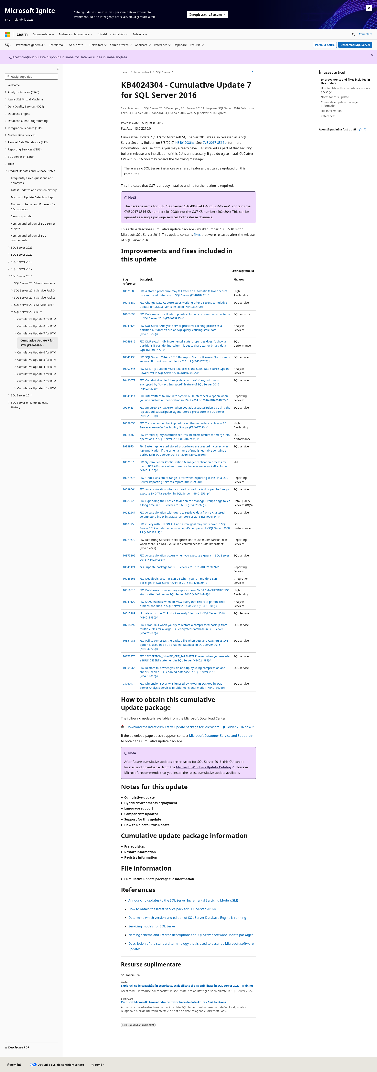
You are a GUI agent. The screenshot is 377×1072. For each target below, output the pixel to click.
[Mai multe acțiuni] (252, 72)
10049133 (129, 357)
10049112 (129, 341)
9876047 (128, 683)
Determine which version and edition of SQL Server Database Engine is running (187, 917)
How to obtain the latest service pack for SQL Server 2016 (171, 909)
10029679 (129, 540)
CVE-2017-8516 (213, 142)
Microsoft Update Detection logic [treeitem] (32, 197)
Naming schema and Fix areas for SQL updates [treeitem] (33, 206)
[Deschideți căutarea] (353, 34)
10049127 (129, 602)
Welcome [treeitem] (14, 85)
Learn (125, 72)
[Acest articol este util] (360, 129)
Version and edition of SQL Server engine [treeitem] (33, 226)
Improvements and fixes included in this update (345, 81)
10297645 (129, 369)
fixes (197, 234)
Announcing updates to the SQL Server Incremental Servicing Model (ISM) (183, 900)
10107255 (129, 524)
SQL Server (163, 72)
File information (331, 111)
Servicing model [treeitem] (21, 216)
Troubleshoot (142, 72)
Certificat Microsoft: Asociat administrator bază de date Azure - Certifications (173, 1002)
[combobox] (31, 76)
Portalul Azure (325, 45)
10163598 (129, 314)
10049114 (129, 396)
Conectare (365, 34)
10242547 (129, 512)
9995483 (128, 407)
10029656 (129, 423)
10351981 (129, 640)
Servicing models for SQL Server (152, 926)
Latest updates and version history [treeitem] (34, 190)
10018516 (129, 590)
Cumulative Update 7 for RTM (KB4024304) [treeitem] (37, 343)
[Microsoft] (7, 34)
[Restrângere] (57, 69)
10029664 (129, 489)
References (328, 116)
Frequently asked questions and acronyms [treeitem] (32, 180)
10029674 (129, 478)
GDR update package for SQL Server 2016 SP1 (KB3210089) (178, 567)
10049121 (129, 567)
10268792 (129, 625)
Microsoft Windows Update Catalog (203, 767)
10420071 (129, 380)
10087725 (129, 501)
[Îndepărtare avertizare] (369, 8)
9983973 (128, 446)
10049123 (129, 326)
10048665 (129, 578)
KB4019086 (183, 142)
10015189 (129, 302)
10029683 (129, 291)
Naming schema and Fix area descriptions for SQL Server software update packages (190, 935)
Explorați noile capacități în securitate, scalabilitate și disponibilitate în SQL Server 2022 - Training (187, 985)
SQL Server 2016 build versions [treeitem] (34, 283)
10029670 (129, 462)
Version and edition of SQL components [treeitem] (28, 238)
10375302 (129, 555)
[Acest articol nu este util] (364, 129)
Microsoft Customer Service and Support (219, 735)
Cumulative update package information (339, 103)
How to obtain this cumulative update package (345, 90)
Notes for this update (335, 97)
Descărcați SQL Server (355, 45)
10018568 (129, 435)
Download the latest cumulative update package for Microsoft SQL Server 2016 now (188, 727)
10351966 (129, 668)
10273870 (129, 656)
